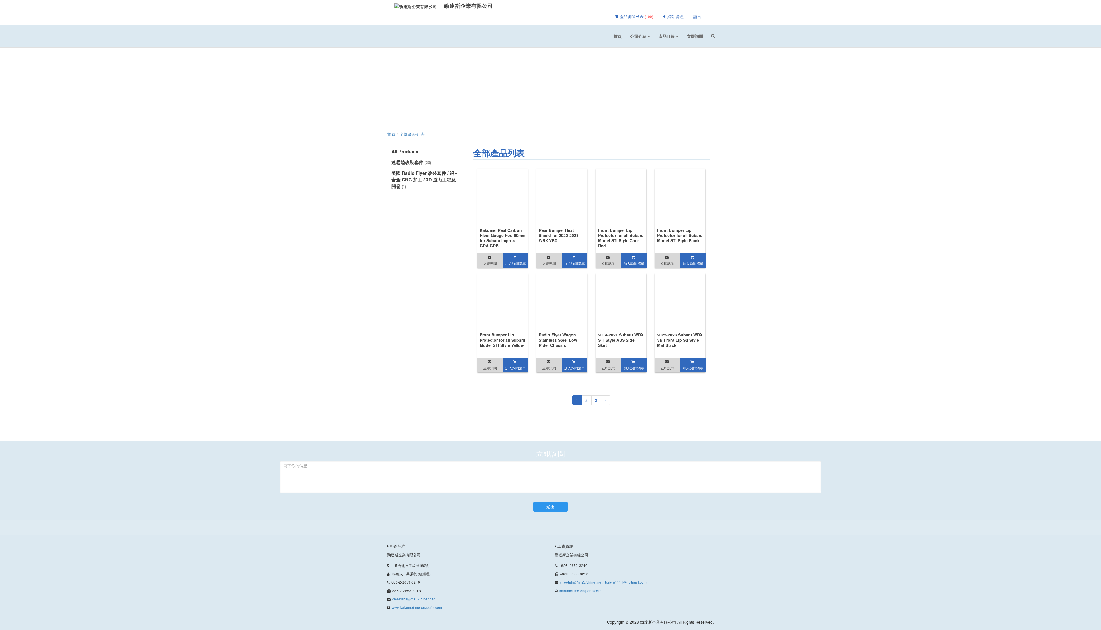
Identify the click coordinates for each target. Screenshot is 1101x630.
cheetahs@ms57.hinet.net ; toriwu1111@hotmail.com (603, 582)
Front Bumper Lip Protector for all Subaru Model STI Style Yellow (502, 340)
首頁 (618, 36)
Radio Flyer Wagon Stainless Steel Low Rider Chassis (558, 340)
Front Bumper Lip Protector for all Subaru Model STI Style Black (680, 235)
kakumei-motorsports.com (580, 590)
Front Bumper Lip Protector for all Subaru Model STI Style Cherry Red (621, 238)
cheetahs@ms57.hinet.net (413, 598)
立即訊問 (490, 263)
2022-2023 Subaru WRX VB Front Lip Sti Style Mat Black (679, 340)
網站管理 (675, 16)
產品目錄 (667, 36)
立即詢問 (695, 36)
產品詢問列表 (635, 16)
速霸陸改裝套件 (411, 162)
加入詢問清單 (515, 263)
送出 (550, 507)
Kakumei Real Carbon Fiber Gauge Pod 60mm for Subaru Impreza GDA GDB (502, 238)
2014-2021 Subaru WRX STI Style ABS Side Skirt (620, 340)
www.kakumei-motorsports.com (417, 607)
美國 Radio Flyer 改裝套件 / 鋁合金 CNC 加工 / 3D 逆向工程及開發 (423, 179)
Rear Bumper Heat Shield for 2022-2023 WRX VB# (559, 235)
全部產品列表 (412, 134)
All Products (404, 151)
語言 (697, 16)
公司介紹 (638, 36)
